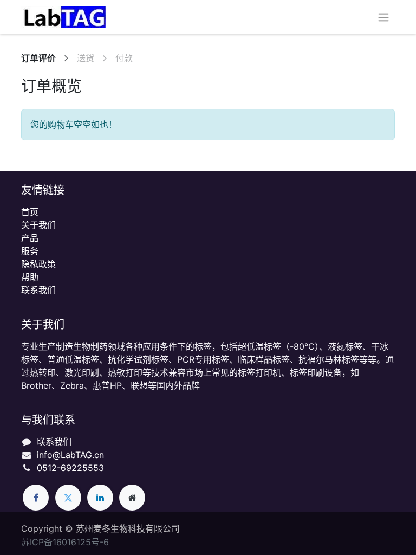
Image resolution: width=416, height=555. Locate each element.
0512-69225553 (70, 467)
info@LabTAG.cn (70, 454)
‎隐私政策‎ (38, 264)
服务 (29, 251)
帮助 (29, 277)
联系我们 (38, 290)
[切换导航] (383, 17)
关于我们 (38, 225)
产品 (29, 238)
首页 (29, 211)
